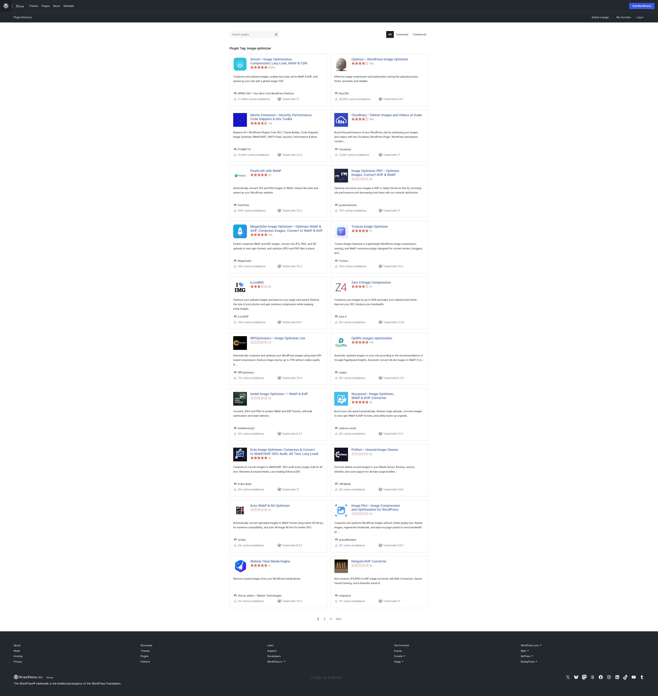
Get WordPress (641, 5)
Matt (525, 650)
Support (272, 650)
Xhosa (49, 677)
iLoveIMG (257, 282)
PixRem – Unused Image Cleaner (374, 449)
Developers (274, 656)
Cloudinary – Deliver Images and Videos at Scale (386, 115)
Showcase (146, 645)
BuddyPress (529, 661)
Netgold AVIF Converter (369, 561)
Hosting (18, 656)
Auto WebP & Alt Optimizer (270, 505)
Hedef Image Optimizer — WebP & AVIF (279, 394)
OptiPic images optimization (371, 338)
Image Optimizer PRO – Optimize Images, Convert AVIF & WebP (375, 172)
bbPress (527, 656)
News (17, 650)
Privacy (18, 661)
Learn (270, 645)
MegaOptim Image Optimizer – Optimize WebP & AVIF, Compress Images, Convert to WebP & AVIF (286, 228)
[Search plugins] (276, 34)
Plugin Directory (23, 17)
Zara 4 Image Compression (371, 282)
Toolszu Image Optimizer (369, 226)
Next (338, 618)
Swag (398, 661)
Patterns (145, 661)
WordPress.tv (276, 661)
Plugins (145, 656)
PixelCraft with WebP (265, 171)
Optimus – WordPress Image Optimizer (379, 59)
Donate (399, 656)
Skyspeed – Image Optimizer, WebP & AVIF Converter (372, 396)
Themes (145, 650)
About (17, 645)
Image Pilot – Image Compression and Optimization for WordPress (375, 507)
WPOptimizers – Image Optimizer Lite (277, 338)
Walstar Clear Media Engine (270, 561)
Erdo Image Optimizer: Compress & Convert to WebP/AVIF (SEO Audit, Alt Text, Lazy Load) (284, 451)
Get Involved (401, 645)
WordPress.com (531, 645)
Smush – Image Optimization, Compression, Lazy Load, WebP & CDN (278, 61)
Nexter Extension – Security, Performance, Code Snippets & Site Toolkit (281, 117)
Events (398, 650)
